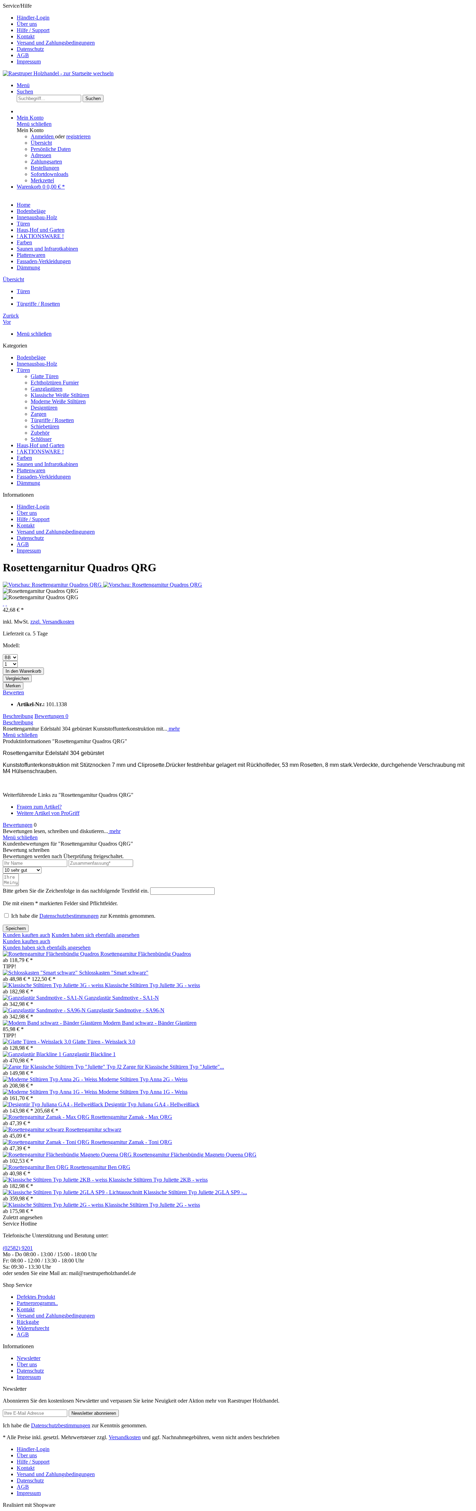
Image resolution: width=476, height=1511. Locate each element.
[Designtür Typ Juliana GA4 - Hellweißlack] (54, 1104)
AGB (23, 55)
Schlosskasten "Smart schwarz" (113, 973)
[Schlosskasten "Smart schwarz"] (41, 973)
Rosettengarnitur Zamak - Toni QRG (131, 1142)
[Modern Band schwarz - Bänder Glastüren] (53, 1023)
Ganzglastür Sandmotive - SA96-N (125, 1010)
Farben (24, 458)
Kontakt (25, 36)
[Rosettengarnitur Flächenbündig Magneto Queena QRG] (68, 1155)
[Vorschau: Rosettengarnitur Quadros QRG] (53, 585)
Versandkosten (125, 1437)
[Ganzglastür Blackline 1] (33, 1054)
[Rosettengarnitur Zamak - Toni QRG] (47, 1142)
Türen (23, 370)
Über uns (27, 24)
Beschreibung (18, 716)
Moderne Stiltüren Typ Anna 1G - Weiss (143, 1092)
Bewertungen (51, 716)
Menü (23, 85)
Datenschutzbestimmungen (69, 916)
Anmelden (43, 136)
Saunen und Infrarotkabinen (47, 464)
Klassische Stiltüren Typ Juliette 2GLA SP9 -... (195, 1192)
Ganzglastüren (46, 389)
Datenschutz (30, 49)
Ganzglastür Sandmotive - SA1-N (121, 998)
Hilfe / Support (33, 30)
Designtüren (44, 408)
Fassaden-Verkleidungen (44, 477)
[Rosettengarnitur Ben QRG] (36, 1167)
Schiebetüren (45, 426)
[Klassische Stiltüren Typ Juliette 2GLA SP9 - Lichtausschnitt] (73, 1192)
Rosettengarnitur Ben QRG (100, 1167)
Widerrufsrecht (33, 1328)
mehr (173, 729)
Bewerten (13, 692)
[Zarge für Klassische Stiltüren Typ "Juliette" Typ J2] (63, 1067)
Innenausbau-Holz (37, 364)
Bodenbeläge (31, 357)
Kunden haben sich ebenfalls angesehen (95, 935)
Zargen (38, 414)
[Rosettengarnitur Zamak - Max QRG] (47, 1117)
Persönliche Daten (51, 149)
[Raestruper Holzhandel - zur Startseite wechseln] (58, 73)
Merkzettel (42, 180)
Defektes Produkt (36, 1297)
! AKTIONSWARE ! (40, 452)
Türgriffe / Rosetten (52, 420)
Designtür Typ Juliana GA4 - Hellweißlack (152, 1104)
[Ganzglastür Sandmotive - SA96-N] (45, 1010)
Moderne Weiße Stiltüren (58, 401)
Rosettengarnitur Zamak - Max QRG (131, 1117)
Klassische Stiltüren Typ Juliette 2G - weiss (152, 1205)
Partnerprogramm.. (37, 1303)
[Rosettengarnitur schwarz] (34, 1129)
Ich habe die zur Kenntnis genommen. (83, 916)
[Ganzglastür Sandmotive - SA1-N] (43, 998)
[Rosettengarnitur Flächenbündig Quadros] (51, 954)
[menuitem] (245, 18)
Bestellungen (45, 168)
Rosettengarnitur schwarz (93, 1129)
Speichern (16, 928)
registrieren (78, 136)
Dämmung (28, 483)
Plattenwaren (31, 470)
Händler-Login (33, 18)
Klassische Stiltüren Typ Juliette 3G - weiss (152, 985)
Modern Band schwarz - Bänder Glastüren (150, 1023)
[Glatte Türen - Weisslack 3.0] (37, 1042)
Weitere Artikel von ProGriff (48, 813)
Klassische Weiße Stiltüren (60, 395)
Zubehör (40, 433)
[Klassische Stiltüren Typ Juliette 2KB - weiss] (56, 1180)
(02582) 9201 (18, 1248)
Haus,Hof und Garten (40, 445)
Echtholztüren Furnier (55, 383)
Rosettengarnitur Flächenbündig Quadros (145, 954)
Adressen (41, 155)
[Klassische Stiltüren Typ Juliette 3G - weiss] (54, 985)
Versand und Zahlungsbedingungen (56, 43)
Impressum (29, 61)
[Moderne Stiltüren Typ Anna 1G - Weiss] (51, 1092)
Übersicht (41, 143)
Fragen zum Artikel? (39, 807)
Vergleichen (17, 678)
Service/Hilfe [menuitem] (49, 33)
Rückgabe (28, 1322)
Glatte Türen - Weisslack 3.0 (103, 1042)
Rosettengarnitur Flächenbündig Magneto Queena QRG (194, 1155)
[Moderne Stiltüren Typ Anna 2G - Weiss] (51, 1079)
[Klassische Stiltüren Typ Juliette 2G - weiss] (54, 1205)
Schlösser (41, 439)
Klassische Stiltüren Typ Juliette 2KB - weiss (158, 1180)
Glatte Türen (45, 376)
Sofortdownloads (49, 174)
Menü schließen (34, 124)
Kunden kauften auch (26, 935)
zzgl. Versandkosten (52, 622)
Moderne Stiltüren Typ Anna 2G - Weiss (143, 1079)
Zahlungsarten (46, 162)
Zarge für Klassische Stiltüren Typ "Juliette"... (173, 1067)
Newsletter (28, 1358)
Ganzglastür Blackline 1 (89, 1054)
